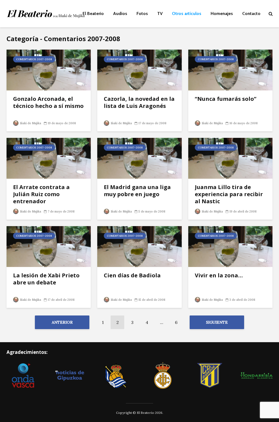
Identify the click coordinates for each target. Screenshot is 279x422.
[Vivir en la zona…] (230, 246)
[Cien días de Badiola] (139, 246)
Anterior (62, 322)
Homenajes (222, 13)
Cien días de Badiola (132, 275)
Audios (120, 13)
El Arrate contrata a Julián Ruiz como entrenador (41, 194)
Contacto (251, 13)
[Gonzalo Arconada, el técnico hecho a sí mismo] (49, 69)
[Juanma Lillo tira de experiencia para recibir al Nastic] (230, 157)
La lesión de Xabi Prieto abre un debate (46, 279)
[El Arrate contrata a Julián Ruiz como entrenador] (49, 157)
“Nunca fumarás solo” (225, 98)
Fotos (142, 13)
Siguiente (217, 322)
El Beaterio (93, 13)
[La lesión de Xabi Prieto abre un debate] (49, 246)
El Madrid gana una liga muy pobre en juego (137, 191)
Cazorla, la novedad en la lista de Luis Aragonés (139, 102)
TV (160, 13)
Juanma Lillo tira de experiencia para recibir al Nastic (229, 194)
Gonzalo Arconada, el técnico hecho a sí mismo (48, 102)
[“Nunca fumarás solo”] (230, 69)
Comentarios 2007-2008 (34, 59)
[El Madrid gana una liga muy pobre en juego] (139, 157)
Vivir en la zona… (219, 275)
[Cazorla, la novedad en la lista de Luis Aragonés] (139, 69)
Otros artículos (186, 13)
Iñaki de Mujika (30, 123)
